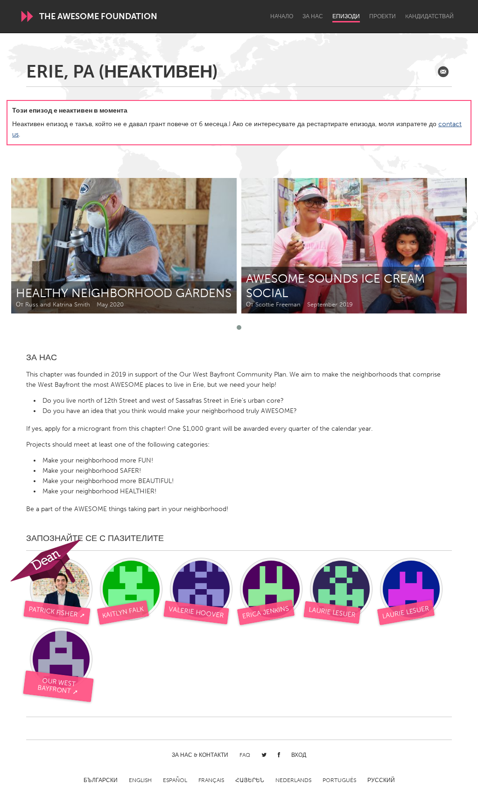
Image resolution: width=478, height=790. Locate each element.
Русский (381, 780)
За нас (312, 16)
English (140, 780)
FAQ (244, 755)
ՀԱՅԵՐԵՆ (249, 780)
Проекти (382, 16)
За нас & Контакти (200, 755)
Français (211, 780)
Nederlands (293, 780)
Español (175, 780)
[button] (239, 327)
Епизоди (346, 16)
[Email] (443, 72)
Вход (298, 755)
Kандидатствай (429, 16)
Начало (281, 16)
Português (339, 780)
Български (101, 780)
